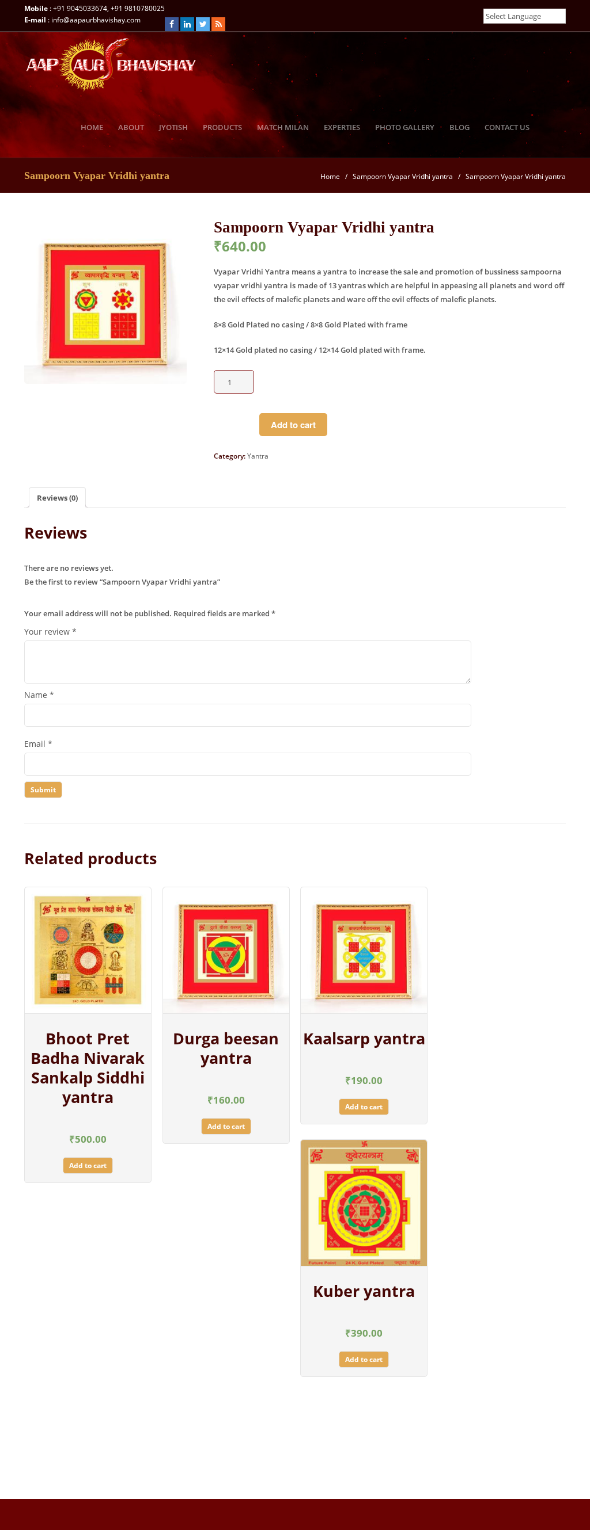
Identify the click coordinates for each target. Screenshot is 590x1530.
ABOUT (131, 127)
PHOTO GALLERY (404, 127)
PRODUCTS (222, 127)
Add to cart (293, 424)
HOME (92, 127)
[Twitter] (203, 24)
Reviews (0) (57, 498)
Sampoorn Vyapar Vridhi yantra (403, 176)
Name (39, 694)
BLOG (459, 127)
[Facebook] (172, 24)
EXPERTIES (342, 127)
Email (38, 743)
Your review (50, 631)
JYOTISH (173, 127)
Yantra (257, 456)
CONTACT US (507, 127)
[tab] (57, 497)
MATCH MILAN (283, 127)
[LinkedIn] (187, 24)
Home (330, 176)
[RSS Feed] (218, 24)
